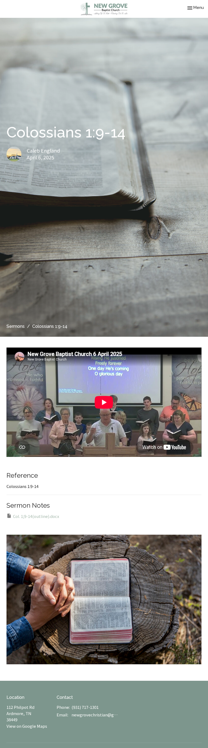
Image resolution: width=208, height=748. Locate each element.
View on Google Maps (26, 726)
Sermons (15, 326)
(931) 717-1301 (85, 707)
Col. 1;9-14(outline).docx (36, 516)
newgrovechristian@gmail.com (95, 714)
